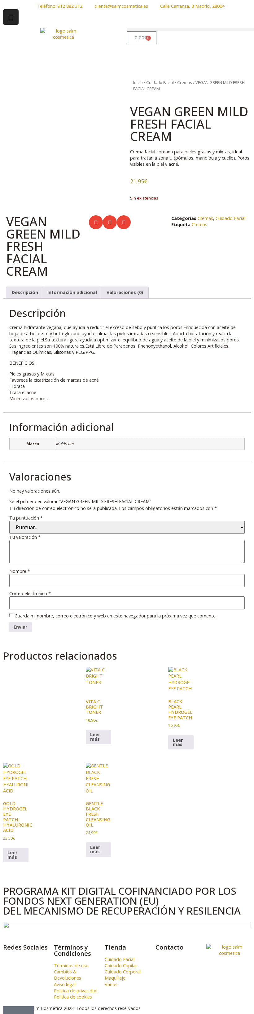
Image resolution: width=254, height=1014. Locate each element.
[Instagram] (11, 17)
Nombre (19, 571)
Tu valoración (25, 537)
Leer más (95, 736)
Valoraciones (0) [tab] (125, 292)
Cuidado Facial (160, 82)
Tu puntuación (26, 518)
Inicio (138, 82)
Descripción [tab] (25, 292)
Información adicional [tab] (72, 292)
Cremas (184, 82)
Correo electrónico (30, 593)
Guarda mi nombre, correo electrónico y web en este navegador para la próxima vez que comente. (116, 616)
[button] (190, 29)
